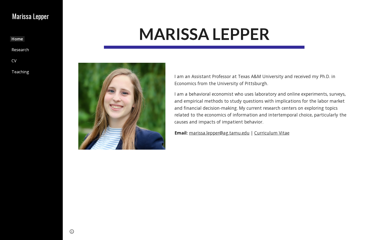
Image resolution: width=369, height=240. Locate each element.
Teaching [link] (20, 72)
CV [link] (14, 61)
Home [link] (17, 39)
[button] (363, 7)
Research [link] (20, 49)
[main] (204, 36)
